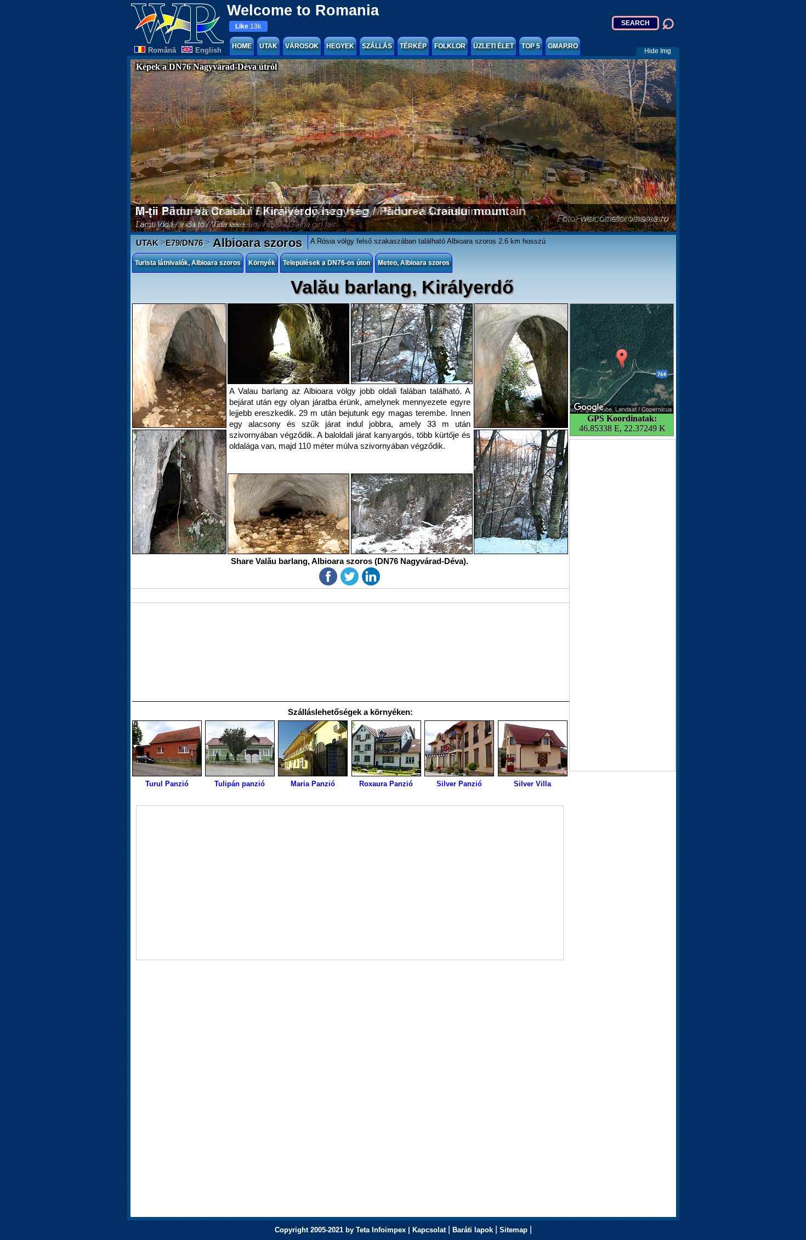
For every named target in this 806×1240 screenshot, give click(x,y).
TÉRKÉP (413, 46)
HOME (242, 46)
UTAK (268, 46)
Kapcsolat (429, 1230)
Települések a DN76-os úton (326, 263)
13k (248, 26)
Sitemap (513, 1230)
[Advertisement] (622, 605)
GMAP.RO (563, 46)
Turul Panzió (167, 784)
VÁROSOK (302, 46)
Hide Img (657, 51)
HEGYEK (340, 46)
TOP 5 (530, 46)
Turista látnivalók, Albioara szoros (188, 263)
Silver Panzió (459, 784)
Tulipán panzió (239, 784)
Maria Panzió (313, 784)
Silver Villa (532, 784)
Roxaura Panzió (386, 784)
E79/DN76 (184, 242)
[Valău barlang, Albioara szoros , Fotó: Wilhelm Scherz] (288, 343)
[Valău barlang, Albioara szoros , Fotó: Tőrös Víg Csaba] (179, 365)
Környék (261, 263)
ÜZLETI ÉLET (493, 46)
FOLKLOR (450, 46)
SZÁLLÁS (377, 46)
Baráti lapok (472, 1230)
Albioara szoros (256, 243)
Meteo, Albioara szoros (414, 263)
